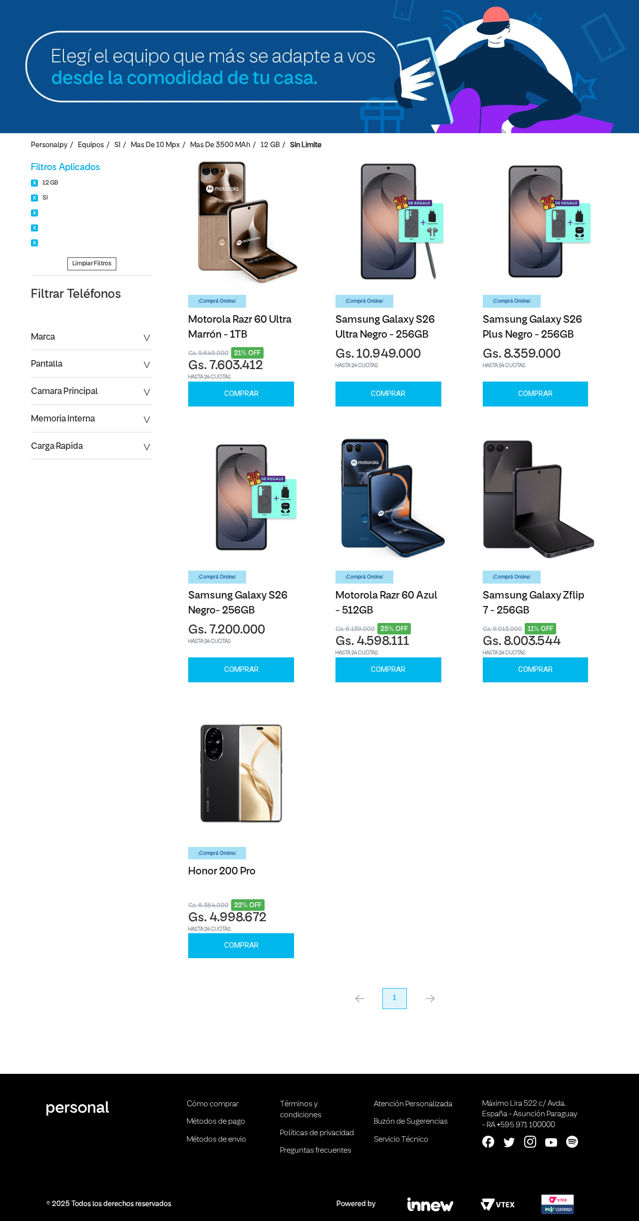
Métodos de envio (216, 1139)
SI (117, 145)
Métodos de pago (216, 1121)
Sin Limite (305, 145)
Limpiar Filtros (91, 263)
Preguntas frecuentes (315, 1150)
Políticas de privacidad (317, 1133)
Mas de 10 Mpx (155, 145)
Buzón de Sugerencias (411, 1121)
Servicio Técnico (401, 1139)
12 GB (270, 145)
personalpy (49, 145)
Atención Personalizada (413, 1104)
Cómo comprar (213, 1104)
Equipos (91, 145)
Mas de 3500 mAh (220, 145)
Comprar (241, 393)
